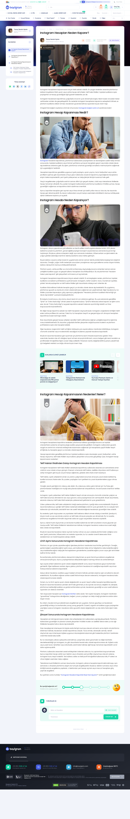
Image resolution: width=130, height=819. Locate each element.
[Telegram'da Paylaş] (14, 86)
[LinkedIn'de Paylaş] (25, 86)
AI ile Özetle (115, 40)
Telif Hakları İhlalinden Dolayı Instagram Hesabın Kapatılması (20, 68)
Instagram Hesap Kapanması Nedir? (19, 50)
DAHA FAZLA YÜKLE (78, 729)
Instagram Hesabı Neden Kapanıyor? (18, 56)
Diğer (103, 18)
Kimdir (94, 18)
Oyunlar (84, 18)
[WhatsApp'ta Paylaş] (10, 86)
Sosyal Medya (25, 18)
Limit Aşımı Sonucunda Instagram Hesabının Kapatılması (20, 72)
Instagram (44, 161)
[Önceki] (113, 355)
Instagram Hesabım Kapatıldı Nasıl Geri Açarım (79, 675)
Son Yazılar (11, 18)
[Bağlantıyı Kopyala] (29, 86)
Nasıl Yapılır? (51, 18)
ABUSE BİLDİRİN (116, 776)
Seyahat (73, 18)
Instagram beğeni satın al (89, 108)
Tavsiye (62, 18)
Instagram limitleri (69, 594)
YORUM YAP (109, 716)
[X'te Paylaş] (17, 86)
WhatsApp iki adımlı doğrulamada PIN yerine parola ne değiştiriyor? (49, 380)
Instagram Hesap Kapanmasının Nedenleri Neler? (20, 62)
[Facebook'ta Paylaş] (21, 86)
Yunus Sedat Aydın (21, 29)
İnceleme (38, 18)
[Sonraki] (118, 355)
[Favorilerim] (96, 7)
